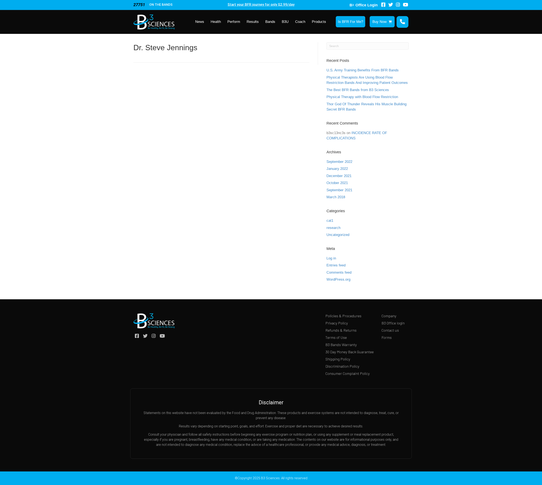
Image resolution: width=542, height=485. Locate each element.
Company (389, 315)
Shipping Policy (337, 359)
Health (216, 22)
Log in (331, 258)
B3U (285, 22)
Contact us (390, 330)
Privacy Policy (336, 323)
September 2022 (339, 162)
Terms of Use (336, 337)
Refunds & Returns (341, 330)
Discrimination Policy (342, 366)
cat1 (329, 221)
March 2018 (335, 197)
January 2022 (337, 169)
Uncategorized (337, 235)
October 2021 (337, 183)
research (333, 228)
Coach (300, 22)
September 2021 (339, 190)
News (199, 22)
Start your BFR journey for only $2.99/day (261, 4)
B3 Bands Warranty (341, 344)
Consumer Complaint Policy (347, 373)
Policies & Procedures (343, 315)
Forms (387, 337)
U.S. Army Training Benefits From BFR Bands (362, 70)
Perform (233, 22)
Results (253, 22)
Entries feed (336, 265)
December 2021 (338, 176)
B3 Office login (393, 323)
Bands (270, 22)
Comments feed (338, 272)
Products (319, 22)
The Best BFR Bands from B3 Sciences (357, 90)
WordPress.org (338, 279)
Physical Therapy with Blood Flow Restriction (362, 97)
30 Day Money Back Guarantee (349, 351)
